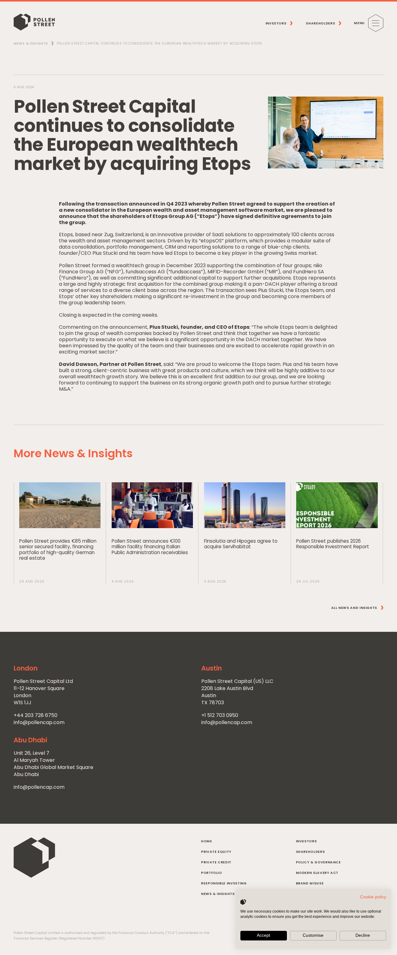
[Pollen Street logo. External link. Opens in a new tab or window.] (243, 902)
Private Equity (216, 851)
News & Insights (31, 43)
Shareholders (310, 851)
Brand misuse (310, 883)
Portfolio (211, 872)
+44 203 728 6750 (35, 715)
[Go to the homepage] (34, 23)
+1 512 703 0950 (219, 715)
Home (206, 841)
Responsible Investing (224, 883)
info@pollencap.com (39, 722)
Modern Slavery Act (317, 872)
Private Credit (216, 862)
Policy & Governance (318, 862)
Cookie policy (373, 897)
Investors (306, 841)
